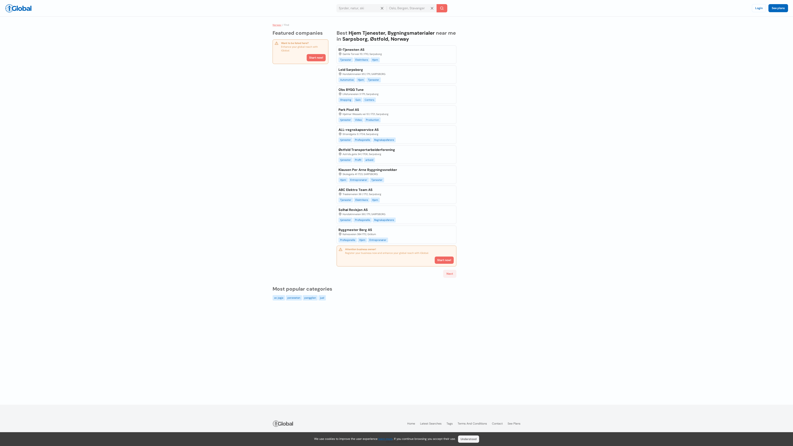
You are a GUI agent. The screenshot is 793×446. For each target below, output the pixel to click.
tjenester (345, 120)
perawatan (293, 297)
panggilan (310, 297)
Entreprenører (358, 180)
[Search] (442, 8)
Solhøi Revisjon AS (353, 210)
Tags (449, 423)
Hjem (375, 60)
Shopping (345, 100)
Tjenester (345, 60)
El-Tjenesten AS (351, 49)
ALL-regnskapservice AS (358, 130)
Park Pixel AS (348, 110)
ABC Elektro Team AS (355, 190)
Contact (497, 423)
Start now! (316, 57)
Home (411, 423)
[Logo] (18, 8)
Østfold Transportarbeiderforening (366, 150)
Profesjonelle (362, 140)
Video (358, 120)
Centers (369, 100)
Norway (277, 25)
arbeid (369, 160)
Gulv (358, 100)
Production (372, 120)
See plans (778, 8)
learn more (385, 439)
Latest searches (431, 423)
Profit (358, 160)
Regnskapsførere (384, 140)
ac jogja (278, 297)
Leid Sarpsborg (350, 69)
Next (449, 274)
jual (322, 297)
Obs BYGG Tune (351, 90)
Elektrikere (361, 60)
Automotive (347, 80)
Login (759, 8)
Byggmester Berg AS (355, 230)
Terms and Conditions (472, 423)
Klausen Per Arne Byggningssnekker (367, 170)
